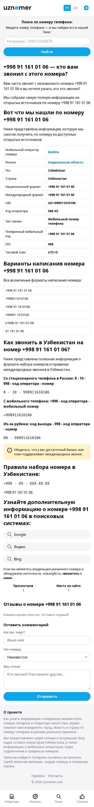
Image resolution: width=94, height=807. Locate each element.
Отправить (47, 696)
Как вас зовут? (14, 632)
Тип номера (12, 649)
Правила (38, 776)
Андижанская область (66, 162)
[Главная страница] (17, 8)
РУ (67, 8)
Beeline (53, 152)
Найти (47, 51)
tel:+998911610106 (62, 203)
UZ (75, 8)
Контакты (55, 776)
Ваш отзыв (11, 666)
